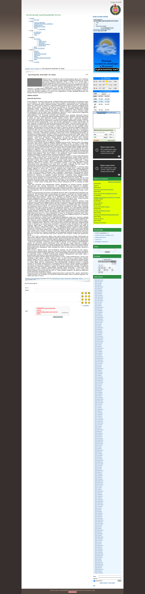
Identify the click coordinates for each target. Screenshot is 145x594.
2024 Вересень (99, 554)
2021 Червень (99, 496)
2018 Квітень (98, 431)
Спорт (35, 28)
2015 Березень (99, 368)
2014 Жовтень (99, 360)
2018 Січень (98, 426)
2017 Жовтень (99, 421)
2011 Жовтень (99, 298)
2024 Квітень (98, 547)
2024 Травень (99, 548)
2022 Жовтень (99, 521)
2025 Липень (98, 560)
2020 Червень (99, 475)
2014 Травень (99, 351)
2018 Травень (99, 433)
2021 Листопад (99, 504)
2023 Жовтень (99, 538)
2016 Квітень (98, 390)
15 (109, 268)
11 (99, 268)
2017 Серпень (99, 417)
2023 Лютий (98, 528)
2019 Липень (98, 457)
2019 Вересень (99, 460)
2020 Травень (99, 474)
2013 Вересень (99, 337)
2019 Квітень (98, 451)
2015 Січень (98, 365)
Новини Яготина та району (102, 235)
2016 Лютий (98, 387)
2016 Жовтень (99, 400)
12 (102, 268)
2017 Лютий (98, 407)
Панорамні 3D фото (44, 44)
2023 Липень (98, 535)
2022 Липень (98, 516)
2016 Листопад (99, 402)
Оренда (96, 185)
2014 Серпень (99, 356)
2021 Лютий (98, 489)
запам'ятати (98, 580)
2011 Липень (98, 293)
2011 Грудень (98, 302)
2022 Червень (99, 514)
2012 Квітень (98, 308)
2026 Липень (98, 571)
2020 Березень (99, 470)
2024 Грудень (98, 557)
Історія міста (37, 32)
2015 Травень (99, 371)
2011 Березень (99, 286)
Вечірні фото (42, 45)
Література (37, 55)
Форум (31, 60)
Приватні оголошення (40, 53)
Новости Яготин (56, 278)
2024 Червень (99, 550)
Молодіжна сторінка (39, 26)
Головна (31, 18)
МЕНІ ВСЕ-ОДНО (101, 26)
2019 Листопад (99, 463)
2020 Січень (98, 467)
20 (104, 270)
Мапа (35, 59)
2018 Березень (99, 429)
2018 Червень (99, 434)
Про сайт (36, 19)
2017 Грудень (98, 424)
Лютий (37, 68)
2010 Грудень (98, 281)
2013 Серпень (99, 336)
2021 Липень (98, 497)
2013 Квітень (98, 329)
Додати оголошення (114, 182)
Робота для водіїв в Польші (102, 206)
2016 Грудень (98, 404)
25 (99, 272)
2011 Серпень (99, 295)
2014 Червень (99, 353)
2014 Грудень (98, 363)
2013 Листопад (99, 341)
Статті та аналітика (39, 22)
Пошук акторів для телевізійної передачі (105, 193)
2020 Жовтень (99, 482)
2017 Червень (99, 414)
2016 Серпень (99, 397)
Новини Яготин (74, 278)
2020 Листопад (99, 484)
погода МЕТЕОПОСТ (106, 91)
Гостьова (36, 62)
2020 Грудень (98, 485)
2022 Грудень (98, 525)
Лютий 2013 (107, 259)
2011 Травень (98, 290)
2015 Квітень (98, 370)
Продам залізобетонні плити (102, 210)
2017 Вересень (99, 419)
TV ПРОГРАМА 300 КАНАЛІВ (42, 58)
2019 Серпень (99, 458)
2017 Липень (98, 416)
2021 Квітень (98, 492)
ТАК (97, 22)
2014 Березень (99, 348)
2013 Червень (99, 332)
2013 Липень (98, 334)
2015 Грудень (98, 383)
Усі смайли (86, 305)
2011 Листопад (99, 300)
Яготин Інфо (67, 278)
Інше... (36, 34)
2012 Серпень (99, 315)
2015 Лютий (98, 366)
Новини (31, 21)
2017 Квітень (98, 411)
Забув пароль (104, 582)
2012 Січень (98, 303)
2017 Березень (99, 409)
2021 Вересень (99, 501)
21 (107, 270)
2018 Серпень (99, 438)
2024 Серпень (99, 552)
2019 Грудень (98, 465)
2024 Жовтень (99, 555)
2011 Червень (99, 291)
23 (112, 270)
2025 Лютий (98, 559)
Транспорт (37, 52)
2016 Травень (99, 392)
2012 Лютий (98, 305)
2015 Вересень (99, 378)
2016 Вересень (99, 399)
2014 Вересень (99, 358)
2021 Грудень (98, 506)
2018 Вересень (99, 440)
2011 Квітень (98, 288)
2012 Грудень (98, 322)
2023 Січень (98, 526)
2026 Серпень (99, 572)
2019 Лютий (98, 448)
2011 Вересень (99, 297)
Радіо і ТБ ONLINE (39, 48)
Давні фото (42, 43)
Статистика (42, 29)
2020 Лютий (98, 468)
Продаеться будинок (100, 222)
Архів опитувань (105, 29)
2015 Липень (98, 375)
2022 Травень (99, 513)
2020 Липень (98, 477)
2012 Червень (99, 312)
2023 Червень (99, 533)
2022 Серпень (99, 518)
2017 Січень (98, 405)
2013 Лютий (98, 325)
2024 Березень (99, 545)
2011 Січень (98, 283)
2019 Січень (98, 446)
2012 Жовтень (99, 319)
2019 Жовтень (99, 462)
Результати (96, 29)
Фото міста (37, 38)
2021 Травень (99, 494)
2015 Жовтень (99, 380)
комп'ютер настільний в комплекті (103, 189)
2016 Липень (98, 395)
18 (99, 270)
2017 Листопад (99, 422)
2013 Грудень (98, 343)
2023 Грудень (98, 540)
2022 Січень (98, 508)
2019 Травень (99, 453)
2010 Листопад (99, 280)
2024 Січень (98, 542)
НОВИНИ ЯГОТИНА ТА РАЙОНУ (43, 24)
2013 (32, 68)
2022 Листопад (99, 523)
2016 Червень (99, 394)
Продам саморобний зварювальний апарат (106, 214)
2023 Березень (99, 530)
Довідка (36, 51)
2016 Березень (99, 388)
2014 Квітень (98, 349)
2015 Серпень (99, 377)
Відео (35, 47)
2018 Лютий (98, 428)
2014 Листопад (99, 361)
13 (104, 268)
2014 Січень (98, 344)
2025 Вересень (99, 564)
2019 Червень (99, 455)
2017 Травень (99, 412)
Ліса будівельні (98, 202)
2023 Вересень (99, 537)
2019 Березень (99, 450)
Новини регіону (38, 25)
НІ (96, 24)
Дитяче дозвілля (98, 218)
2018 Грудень (98, 445)
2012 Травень (99, 310)
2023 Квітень (98, 531)
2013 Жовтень (99, 339)
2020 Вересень (99, 480)
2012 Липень (98, 314)
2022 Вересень (99, 519)
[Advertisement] (53, 9)
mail (94, 585)
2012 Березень (99, 307)
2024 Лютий (98, 543)
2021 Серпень (99, 499)
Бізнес (36, 56)
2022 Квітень (98, 511)
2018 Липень (98, 436)
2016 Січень (98, 385)
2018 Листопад (99, 443)
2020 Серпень (99, 479)
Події (40, 40)
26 (102, 272)
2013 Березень (99, 327)
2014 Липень (98, 354)
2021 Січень (98, 487)
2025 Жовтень (99, 565)
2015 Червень (99, 373)
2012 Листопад (99, 320)
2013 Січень (98, 324)
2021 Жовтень (99, 502)
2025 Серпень (99, 562)
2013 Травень (99, 331)
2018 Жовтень (99, 441)
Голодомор (37, 33)
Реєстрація (112, 582)
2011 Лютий (98, 285)
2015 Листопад (99, 382)
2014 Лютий (98, 346)
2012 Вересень (99, 317)
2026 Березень (99, 569)
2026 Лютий (98, 567)
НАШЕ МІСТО (43, 41)
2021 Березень (99, 491)
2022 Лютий (98, 509)
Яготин (62, 278)
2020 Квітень (98, 472)
